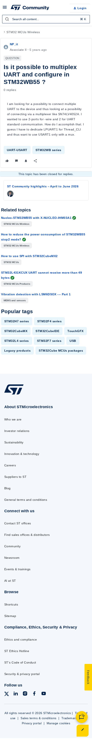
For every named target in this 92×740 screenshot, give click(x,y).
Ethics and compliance (20, 639)
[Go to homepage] (14, 394)
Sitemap (10, 616)
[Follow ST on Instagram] (25, 694)
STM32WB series (48, 150)
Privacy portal (32, 723)
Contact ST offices (17, 523)
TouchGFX (75, 331)
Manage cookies (58, 723)
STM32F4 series (49, 321)
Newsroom (12, 557)
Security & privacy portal (22, 674)
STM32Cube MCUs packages (61, 350)
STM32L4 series (16, 340)
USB (73, 340)
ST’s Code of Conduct (20, 662)
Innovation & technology (21, 454)
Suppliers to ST (15, 476)
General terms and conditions (25, 499)
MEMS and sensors (15, 300)
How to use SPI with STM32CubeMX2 (29, 256)
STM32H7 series (16, 321)
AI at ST (10, 580)
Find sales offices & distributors (27, 534)
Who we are (13, 419)
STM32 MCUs (11, 262)
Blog (7, 488)
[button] (4, 8)
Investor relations (17, 431)
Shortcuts (11, 604)
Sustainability (14, 442)
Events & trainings (17, 569)
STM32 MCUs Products (17, 284)
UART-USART (17, 150)
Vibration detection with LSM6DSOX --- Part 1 (36, 294)
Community (12, 546)
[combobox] (46, 19)
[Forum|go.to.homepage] (30, 8)
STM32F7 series (49, 340)
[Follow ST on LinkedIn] (15, 694)
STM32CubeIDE (47, 331)
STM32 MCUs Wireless (23, 32)
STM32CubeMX (15, 331)
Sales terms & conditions (38, 718)
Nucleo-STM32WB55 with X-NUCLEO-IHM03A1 (36, 217)
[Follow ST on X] (6, 695)
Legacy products (17, 350)
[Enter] (7, 19)
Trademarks (70, 718)
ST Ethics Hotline (16, 651)
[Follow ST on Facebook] (34, 694)
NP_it (14, 44)
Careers (10, 465)
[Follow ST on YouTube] (43, 694)
